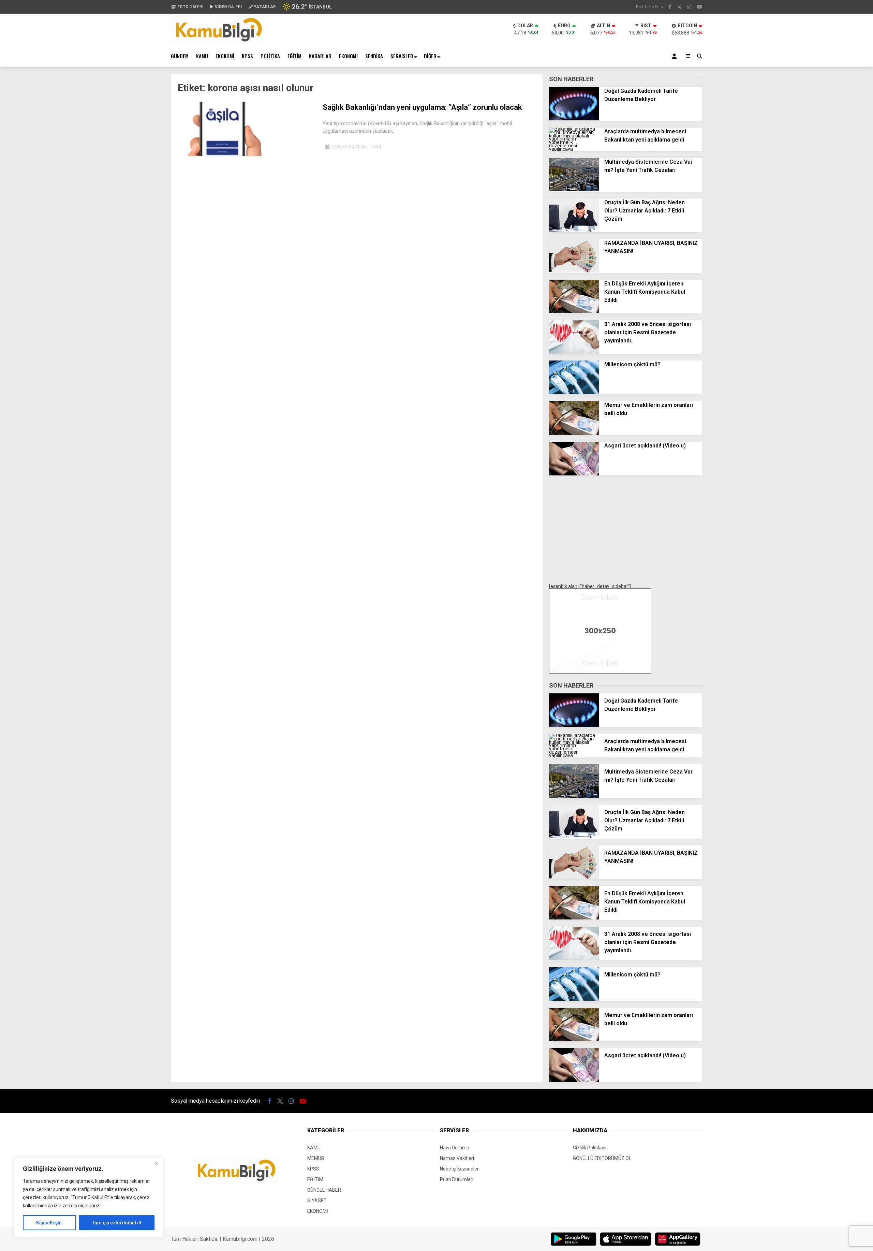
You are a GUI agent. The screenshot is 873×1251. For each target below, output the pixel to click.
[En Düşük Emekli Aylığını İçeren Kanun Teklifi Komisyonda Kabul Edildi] (574, 311)
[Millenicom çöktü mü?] (574, 392)
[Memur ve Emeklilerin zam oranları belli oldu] (574, 433)
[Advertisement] (136, 176)
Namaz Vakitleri (457, 1158)
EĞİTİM (294, 56)
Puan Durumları (456, 1179)
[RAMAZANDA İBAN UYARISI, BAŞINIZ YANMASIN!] (574, 271)
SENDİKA (374, 56)
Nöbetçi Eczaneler (459, 1169)
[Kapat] (156, 1163)
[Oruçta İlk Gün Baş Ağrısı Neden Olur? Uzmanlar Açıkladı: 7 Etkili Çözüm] (574, 230)
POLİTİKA (270, 56)
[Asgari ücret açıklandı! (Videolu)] (574, 473)
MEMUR (315, 1158)
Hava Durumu (454, 1147)
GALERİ (190, 6)
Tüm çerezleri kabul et (116, 1222)
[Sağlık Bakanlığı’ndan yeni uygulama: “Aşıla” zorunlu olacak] (247, 154)
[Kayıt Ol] (675, 56)
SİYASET (317, 1200)
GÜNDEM (180, 56)
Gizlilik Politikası (589, 1147)
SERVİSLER (401, 56)
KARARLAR (320, 56)
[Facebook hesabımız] (669, 7)
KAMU (202, 56)
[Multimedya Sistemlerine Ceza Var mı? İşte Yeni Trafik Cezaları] (574, 189)
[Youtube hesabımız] (699, 7)
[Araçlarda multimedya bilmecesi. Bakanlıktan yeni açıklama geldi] (574, 149)
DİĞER (430, 56)
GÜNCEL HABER (324, 1190)
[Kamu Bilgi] (218, 41)
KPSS (247, 56)
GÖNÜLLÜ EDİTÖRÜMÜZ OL (602, 1158)
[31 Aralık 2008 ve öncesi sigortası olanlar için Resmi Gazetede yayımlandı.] (574, 352)
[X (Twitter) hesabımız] (679, 7)
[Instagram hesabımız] (689, 7)
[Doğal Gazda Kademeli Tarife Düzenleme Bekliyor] (574, 118)
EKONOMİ (225, 56)
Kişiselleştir (49, 1222)
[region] (89, 1197)
